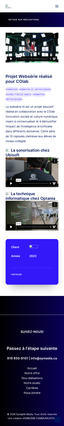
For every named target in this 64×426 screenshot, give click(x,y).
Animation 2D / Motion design (35, 89)
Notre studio (32, 383)
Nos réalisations (32, 378)
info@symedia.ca (44, 358)
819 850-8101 (17, 358)
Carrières (32, 388)
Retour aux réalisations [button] (24, 19)
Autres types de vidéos (18, 94)
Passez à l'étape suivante (32, 348)
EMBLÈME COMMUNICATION (40, 418)
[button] (57, 6)
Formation (11, 89)
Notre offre (32, 373)
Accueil (32, 368)
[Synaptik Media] (8, 6)
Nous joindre (32, 392)
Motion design (13, 99)
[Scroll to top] (58, 419)
